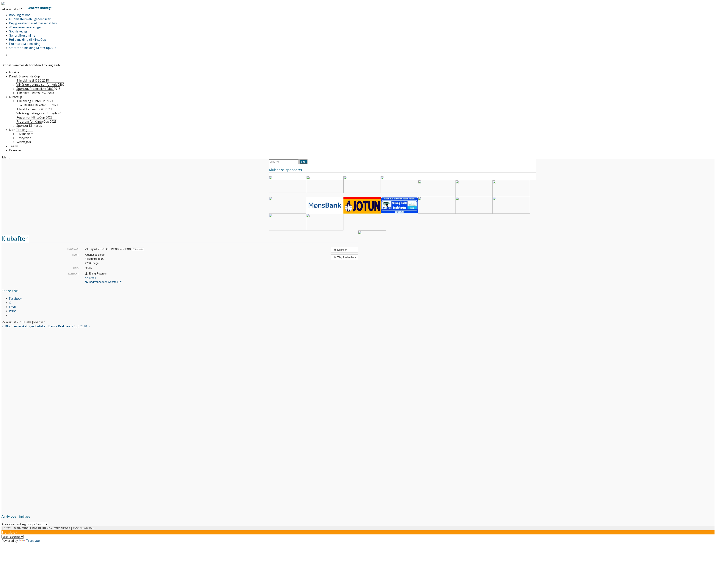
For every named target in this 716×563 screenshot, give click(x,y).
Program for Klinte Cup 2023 (36, 121)
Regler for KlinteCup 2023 (34, 117)
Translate (33, 541)
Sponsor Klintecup (29, 126)
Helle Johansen (34, 322)
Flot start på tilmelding (24, 44)
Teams (13, 146)
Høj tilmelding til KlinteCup (27, 40)
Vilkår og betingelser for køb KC (38, 113)
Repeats (139, 249)
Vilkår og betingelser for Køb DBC (40, 84)
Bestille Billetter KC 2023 (41, 105)
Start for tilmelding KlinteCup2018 (32, 48)
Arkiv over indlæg (13, 524)
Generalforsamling (22, 35)
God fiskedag (18, 31)
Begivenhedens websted (103, 282)
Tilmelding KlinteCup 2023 (34, 101)
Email (92, 278)
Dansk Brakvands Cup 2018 (69, 326)
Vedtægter (23, 142)
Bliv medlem (24, 134)
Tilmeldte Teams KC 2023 (34, 109)
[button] (344, 257)
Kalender (15, 150)
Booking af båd (19, 15)
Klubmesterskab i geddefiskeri (30, 19)
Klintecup (15, 97)
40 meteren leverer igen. (26, 27)
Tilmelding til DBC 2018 (32, 80)
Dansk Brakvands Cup (24, 76)
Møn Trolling (18, 130)
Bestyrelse (23, 138)
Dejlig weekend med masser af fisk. (33, 23)
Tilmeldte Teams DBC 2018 (35, 93)
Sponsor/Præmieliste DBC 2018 (38, 89)
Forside (14, 72)
